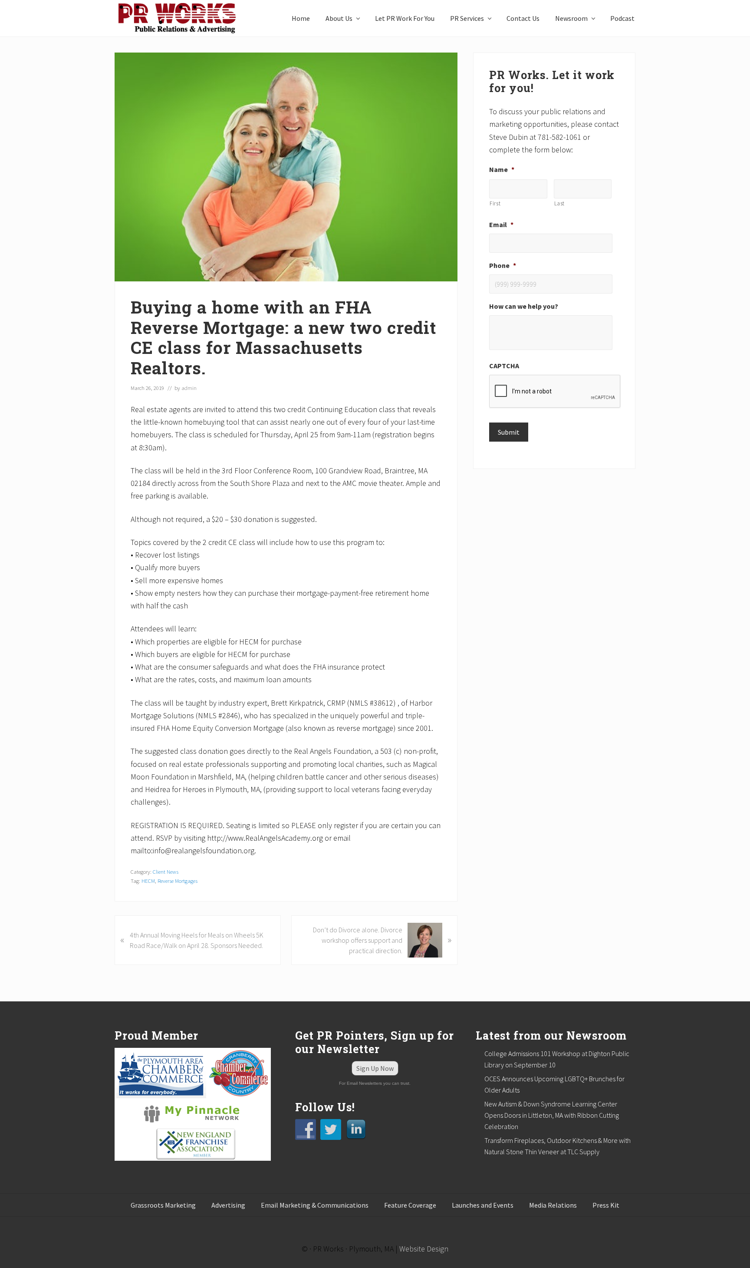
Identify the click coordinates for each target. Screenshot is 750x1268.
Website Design (423, 1249)
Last (559, 203)
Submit (509, 432)
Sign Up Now (375, 1068)
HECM (148, 880)
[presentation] (555, 392)
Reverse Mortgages (177, 880)
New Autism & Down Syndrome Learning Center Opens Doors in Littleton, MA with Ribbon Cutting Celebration (551, 1115)
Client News (165, 871)
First (495, 203)
